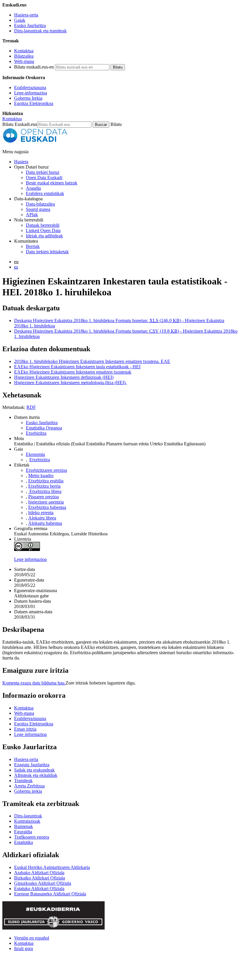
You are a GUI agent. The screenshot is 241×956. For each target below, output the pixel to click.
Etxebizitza (36, 433)
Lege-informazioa (30, 92)
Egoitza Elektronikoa (33, 103)
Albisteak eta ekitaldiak (35, 775)
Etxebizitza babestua (47, 507)
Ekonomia (35, 454)
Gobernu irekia (28, 791)
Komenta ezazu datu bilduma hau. (34, 682)
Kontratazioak (27, 821)
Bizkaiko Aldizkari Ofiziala (39, 877)
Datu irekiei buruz (42, 172)
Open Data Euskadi (44, 177)
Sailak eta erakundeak (34, 769)
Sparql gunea (38, 209)
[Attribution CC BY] (27, 549)
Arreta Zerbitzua (29, 785)
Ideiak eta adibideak (44, 235)
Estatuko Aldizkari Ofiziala (39, 888)
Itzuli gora (23, 948)
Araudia (33, 188)
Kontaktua (24, 50)
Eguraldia (23, 831)
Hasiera (21, 161)
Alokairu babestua (45, 523)
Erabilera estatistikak (45, 193)
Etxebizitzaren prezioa (46, 470)
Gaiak (19, 20)
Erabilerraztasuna (30, 87)
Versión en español (31, 937)
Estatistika (23, 842)
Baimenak (23, 826)
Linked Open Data (43, 230)
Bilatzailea (24, 56)
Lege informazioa (30, 559)
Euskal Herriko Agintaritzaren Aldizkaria (52, 867)
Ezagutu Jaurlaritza (31, 764)
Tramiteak (23, 780)
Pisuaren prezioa (43, 496)
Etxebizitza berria (44, 486)
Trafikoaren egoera (31, 837)
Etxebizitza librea (44, 491)
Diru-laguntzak (28, 815)
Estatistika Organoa (44, 427)
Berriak (33, 246)
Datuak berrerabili (42, 225)
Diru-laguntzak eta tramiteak (40, 30)
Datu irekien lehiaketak (47, 251)
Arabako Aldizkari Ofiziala (39, 872)
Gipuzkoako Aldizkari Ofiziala (42, 883)
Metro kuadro (40, 475)
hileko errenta (40, 512)
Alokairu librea (42, 517)
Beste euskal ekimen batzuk (51, 182)
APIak (32, 214)
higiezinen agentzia (46, 501)
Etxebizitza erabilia (45, 480)
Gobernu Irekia (28, 98)
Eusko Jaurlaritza (30, 25)
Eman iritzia (25, 729)
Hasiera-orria (26, 14)
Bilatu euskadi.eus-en (34, 66)
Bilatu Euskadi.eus (19, 124)
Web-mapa (24, 61)
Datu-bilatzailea (40, 203)
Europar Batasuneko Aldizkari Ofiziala (50, 893)
